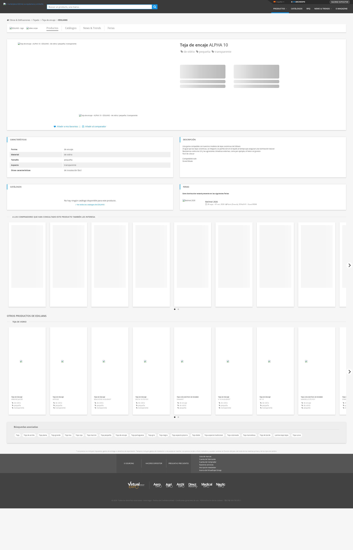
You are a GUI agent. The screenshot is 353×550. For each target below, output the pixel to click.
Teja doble (196, 435)
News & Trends (322, 8)
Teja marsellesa (249, 435)
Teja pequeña (106, 435)
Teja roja (79, 435)
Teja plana (43, 435)
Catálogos (296, 8)
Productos (279, 8)
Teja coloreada (233, 435)
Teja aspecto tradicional (213, 435)
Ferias (111, 28)
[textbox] (99, 6)
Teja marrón (91, 435)
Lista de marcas (205, 456)
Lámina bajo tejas (281, 435)
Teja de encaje (121, 435)
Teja (17, 435)
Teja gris (151, 435)
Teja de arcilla (29, 435)
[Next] (349, 265)
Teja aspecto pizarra (180, 435)
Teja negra (163, 435)
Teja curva (297, 435)
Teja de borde (265, 435)
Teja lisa (68, 435)
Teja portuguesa (137, 435)
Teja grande (56, 435)
